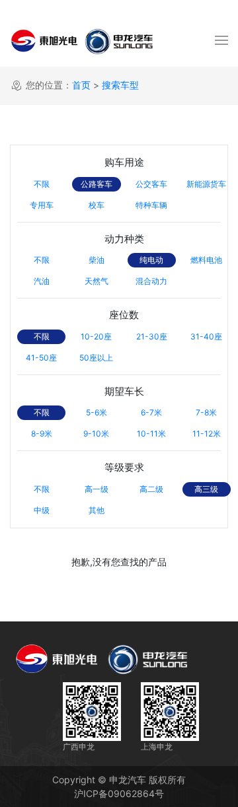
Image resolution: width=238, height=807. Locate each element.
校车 (96, 205)
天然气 (96, 281)
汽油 (42, 281)
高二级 (151, 489)
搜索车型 (120, 84)
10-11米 (151, 434)
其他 (96, 510)
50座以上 (96, 358)
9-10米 (96, 434)
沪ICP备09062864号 (119, 793)
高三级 (206, 489)
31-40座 (206, 336)
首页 (81, 84)
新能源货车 (206, 184)
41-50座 (41, 358)
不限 (42, 184)
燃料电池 (206, 260)
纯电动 (151, 260)
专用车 (42, 205)
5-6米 (96, 412)
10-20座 (96, 336)
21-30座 (151, 336)
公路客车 (96, 184)
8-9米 (41, 434)
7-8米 (206, 412)
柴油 (96, 260)
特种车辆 (151, 205)
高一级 (96, 489)
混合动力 (151, 281)
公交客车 (151, 184)
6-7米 (151, 412)
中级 (42, 510)
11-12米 (206, 434)
